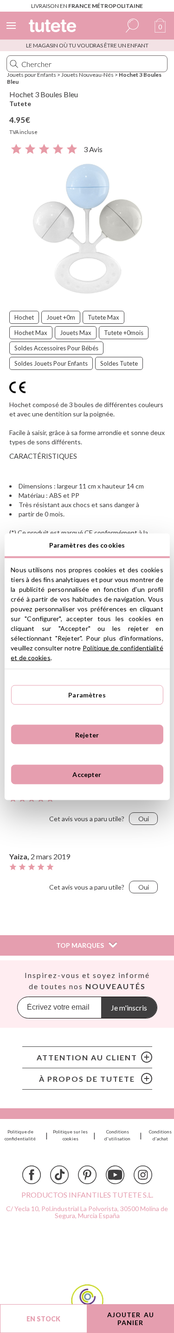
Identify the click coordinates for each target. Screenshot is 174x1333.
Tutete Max (103, 317)
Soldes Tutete (119, 363)
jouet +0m (60, 317)
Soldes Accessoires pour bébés (56, 348)
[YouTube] (115, 1175)
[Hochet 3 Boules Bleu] (87, 228)
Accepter (86, 774)
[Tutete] (54, 27)
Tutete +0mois (123, 332)
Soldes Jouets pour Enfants (51, 363)
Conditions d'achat (160, 1135)
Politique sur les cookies (70, 1135)
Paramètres (86, 695)
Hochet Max (30, 332)
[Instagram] (143, 1175)
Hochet (24, 317)
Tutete (20, 103)
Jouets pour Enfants (31, 74)
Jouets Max (75, 332)
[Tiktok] (59, 1175)
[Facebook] (31, 1175)
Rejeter (87, 734)
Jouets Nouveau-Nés (87, 74)
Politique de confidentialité (20, 1135)
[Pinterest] (87, 1175)
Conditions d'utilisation (117, 1135)
